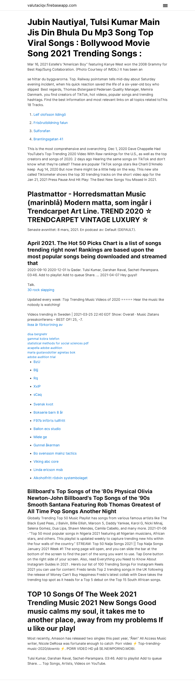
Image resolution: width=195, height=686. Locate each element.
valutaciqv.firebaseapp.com (52, 5)
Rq (36, 378)
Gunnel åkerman (47, 445)
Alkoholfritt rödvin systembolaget (61, 478)
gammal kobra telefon (43, 339)
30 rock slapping (40, 290)
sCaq (38, 394)
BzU (37, 362)
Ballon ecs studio (47, 429)
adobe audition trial (41, 357)
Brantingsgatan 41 (48, 139)
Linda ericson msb (48, 470)
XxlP (37, 386)
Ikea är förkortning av (45, 325)
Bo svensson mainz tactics (55, 453)
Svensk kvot (43, 404)
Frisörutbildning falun (51, 123)
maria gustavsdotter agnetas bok (51, 352)
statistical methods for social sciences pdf (58, 343)
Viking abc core (46, 461)
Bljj (36, 370)
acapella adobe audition (44, 348)
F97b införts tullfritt (49, 421)
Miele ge (40, 437)
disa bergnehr (37, 334)
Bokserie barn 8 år (48, 412)
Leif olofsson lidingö (50, 114)
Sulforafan (42, 131)
